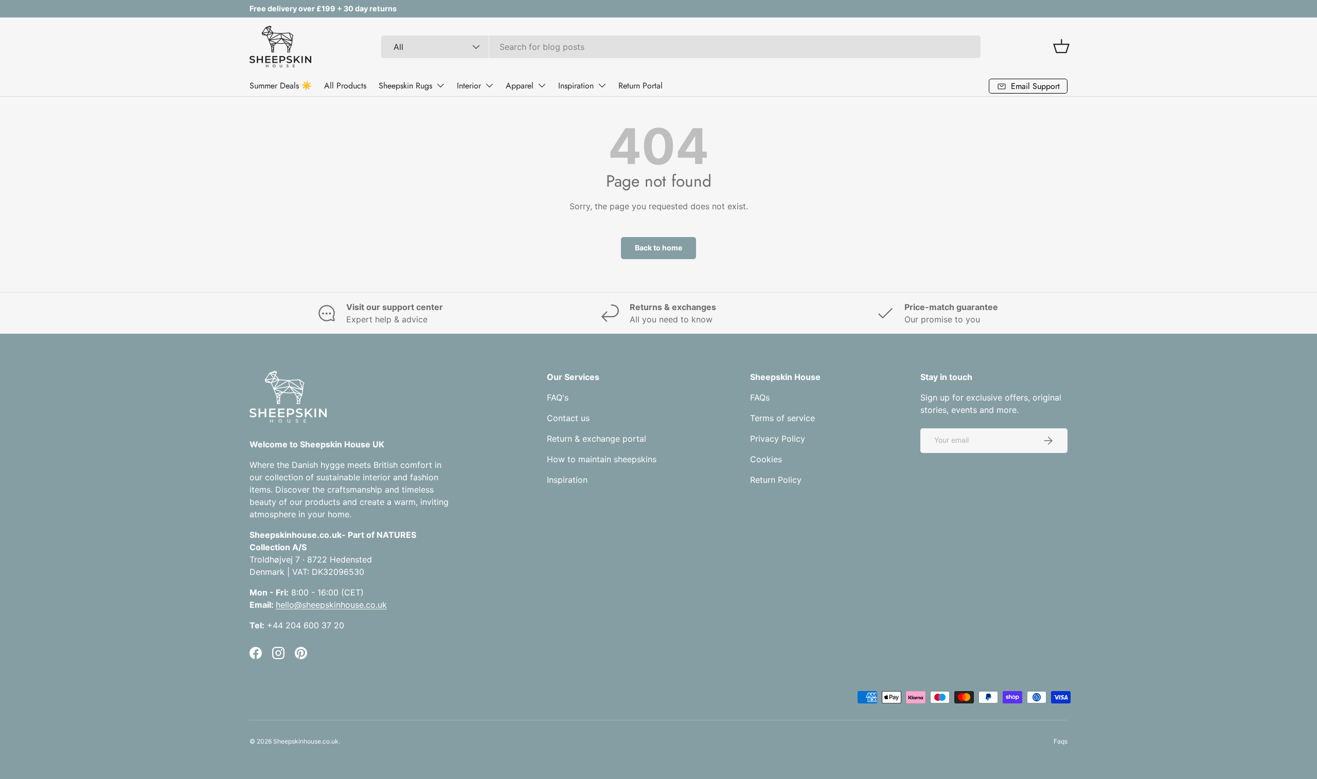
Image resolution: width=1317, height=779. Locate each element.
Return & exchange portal (596, 438)
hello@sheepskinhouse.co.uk (331, 605)
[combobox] (681, 46)
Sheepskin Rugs (405, 86)
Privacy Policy (777, 438)
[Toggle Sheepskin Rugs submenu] (440, 85)
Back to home (658, 247)
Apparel (519, 86)
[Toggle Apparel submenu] (542, 85)
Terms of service (782, 418)
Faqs (1060, 741)
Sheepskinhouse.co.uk (306, 741)
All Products (345, 86)
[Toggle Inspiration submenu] (602, 85)
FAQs (760, 397)
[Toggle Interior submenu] (489, 85)
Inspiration (576, 86)
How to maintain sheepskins (601, 459)
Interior (469, 86)
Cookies (766, 459)
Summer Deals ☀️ (281, 86)
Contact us (568, 418)
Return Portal (640, 86)
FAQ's (557, 397)
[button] (1061, 46)
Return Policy (776, 480)
